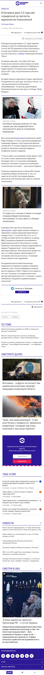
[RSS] (27, 656)
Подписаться (22, 292)
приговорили (6, 230)
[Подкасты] (32, 656)
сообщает (21, 54)
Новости (5, 9)
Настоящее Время (7, 24)
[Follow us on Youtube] (13, 656)
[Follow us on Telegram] (22, 656)
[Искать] (35, 672)
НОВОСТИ (8, 523)
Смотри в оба (11, 568)
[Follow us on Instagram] (17, 656)
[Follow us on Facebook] (3, 656)
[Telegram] (22, 672)
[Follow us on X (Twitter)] (8, 656)
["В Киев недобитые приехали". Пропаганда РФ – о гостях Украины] (22, 594)
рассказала (20, 138)
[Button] (16, 32)
